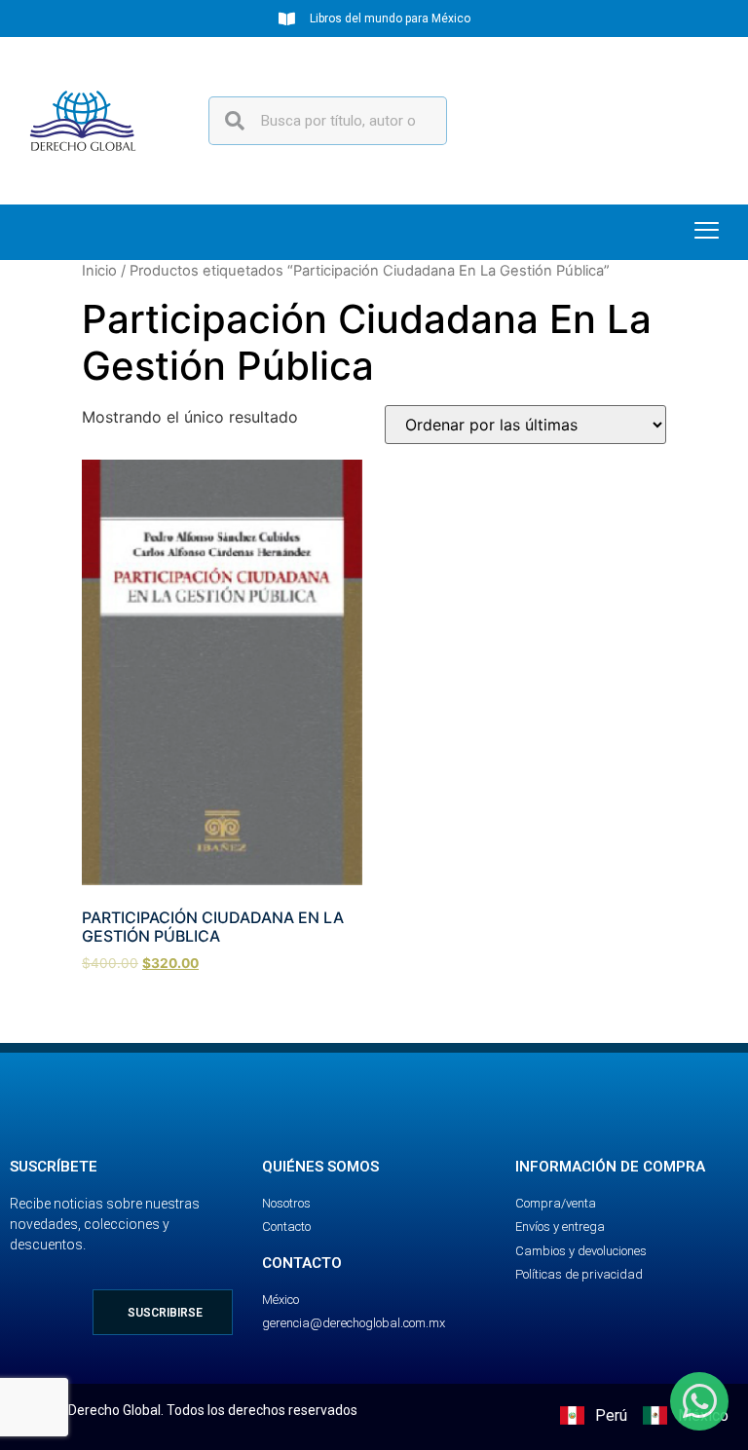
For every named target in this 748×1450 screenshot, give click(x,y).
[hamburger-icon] (706, 232)
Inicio (99, 270)
